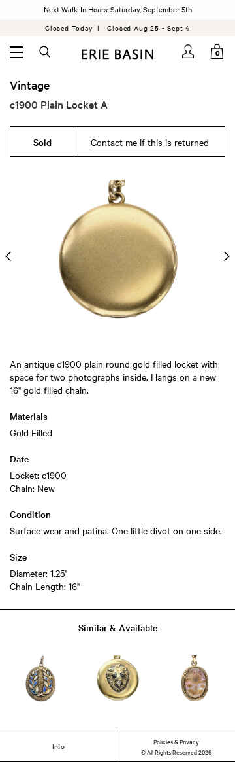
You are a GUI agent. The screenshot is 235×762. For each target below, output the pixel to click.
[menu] (16, 52)
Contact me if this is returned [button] (150, 141)
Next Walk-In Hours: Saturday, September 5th (118, 9)
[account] (189, 51)
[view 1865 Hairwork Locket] (194, 678)
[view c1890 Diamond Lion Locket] (118, 678)
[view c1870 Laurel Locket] (41, 678)
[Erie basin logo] (117, 52)
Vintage (30, 85)
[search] (45, 52)
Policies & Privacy (176, 741)
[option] (117, 256)
